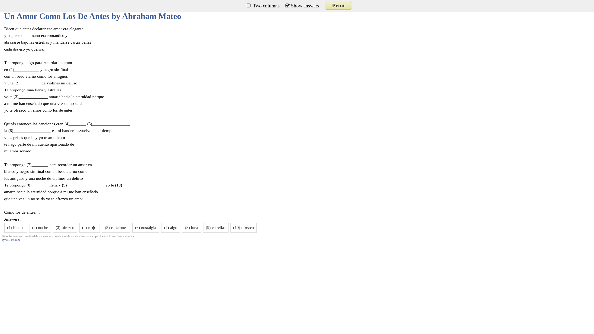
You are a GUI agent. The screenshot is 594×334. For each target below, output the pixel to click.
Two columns (266, 6)
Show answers (305, 6)
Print (338, 5)
